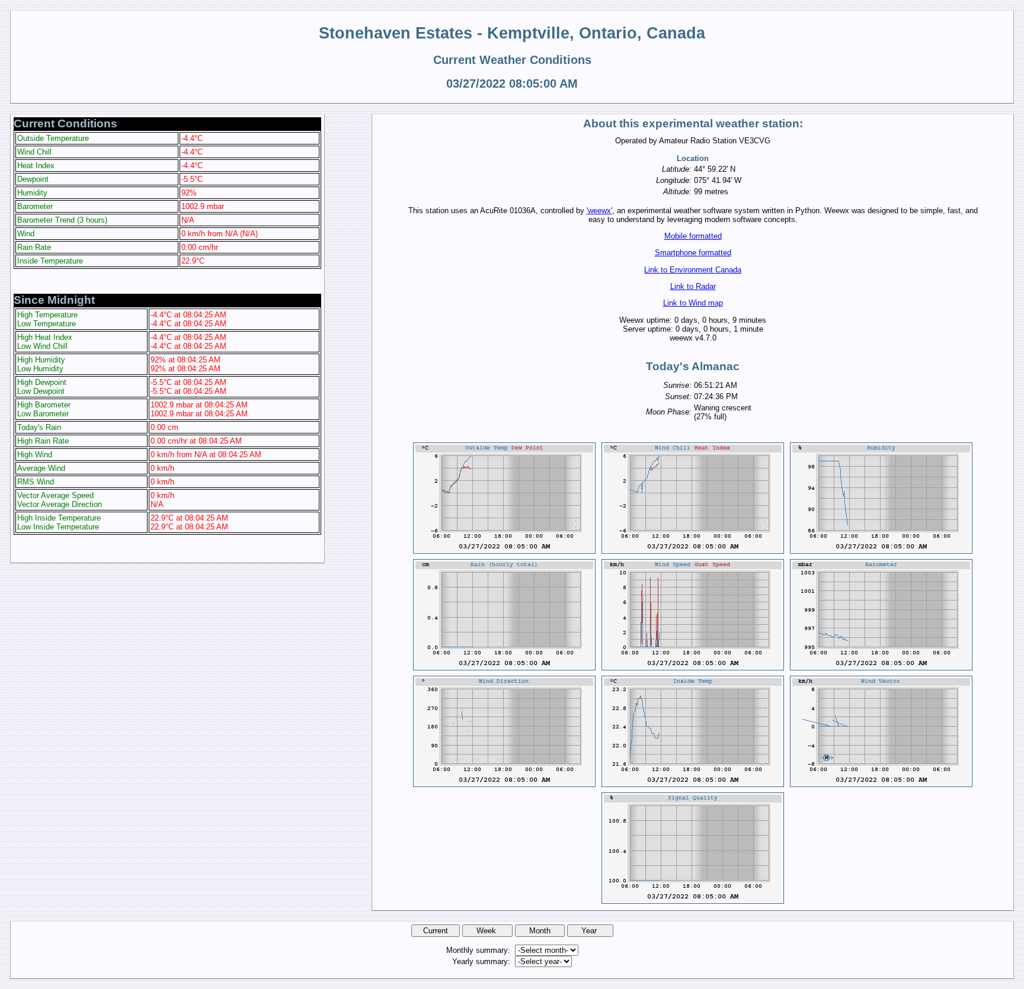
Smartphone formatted (693, 252)
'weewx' (599, 210)
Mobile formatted (693, 236)
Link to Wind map (693, 302)
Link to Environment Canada (692, 269)
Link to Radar (693, 286)
